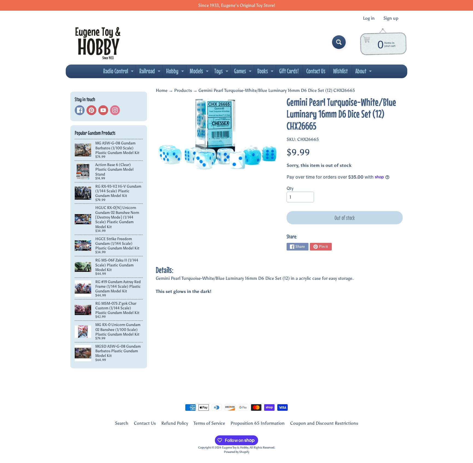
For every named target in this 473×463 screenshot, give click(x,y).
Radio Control (119, 72)
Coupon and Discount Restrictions (324, 423)
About (364, 72)
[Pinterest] (91, 110)
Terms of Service (209, 423)
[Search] (339, 42)
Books (266, 72)
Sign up (390, 18)
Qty (290, 188)
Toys (222, 72)
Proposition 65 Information (257, 423)
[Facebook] (80, 110)
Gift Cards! (289, 71)
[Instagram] (115, 110)
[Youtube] (103, 110)
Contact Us (315, 71)
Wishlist (340, 71)
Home (162, 90)
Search (121, 423)
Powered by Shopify (236, 452)
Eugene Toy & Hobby (235, 447)
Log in (369, 18)
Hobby (175, 72)
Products (183, 90)
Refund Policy (174, 423)
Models (200, 72)
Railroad (150, 72)
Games (243, 72)
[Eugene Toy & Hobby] (98, 42)
